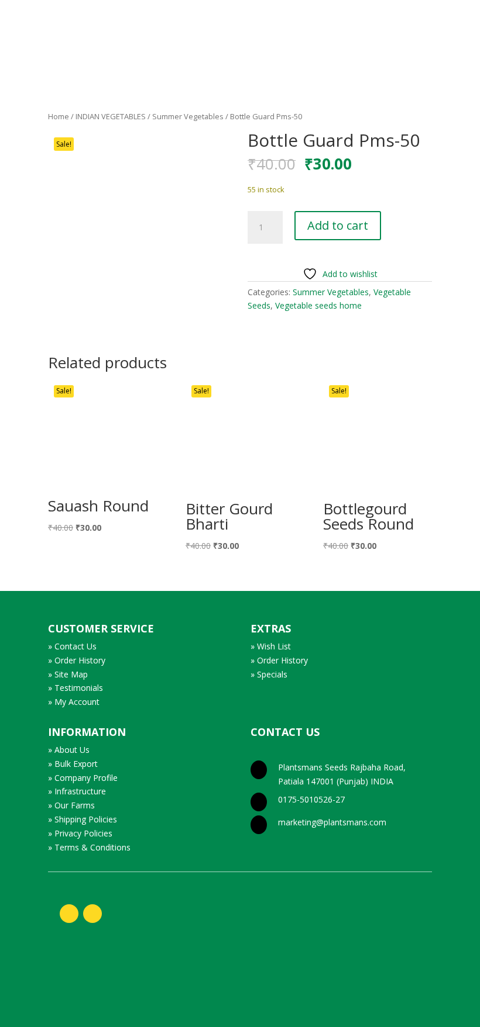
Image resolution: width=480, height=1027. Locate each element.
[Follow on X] (92, 913)
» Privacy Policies (80, 833)
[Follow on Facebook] (69, 913)
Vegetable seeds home (318, 305)
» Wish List (271, 646)
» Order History (76, 660)
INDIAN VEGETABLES (111, 116)
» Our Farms (71, 805)
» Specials (269, 674)
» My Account (74, 701)
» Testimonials (75, 687)
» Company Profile (83, 777)
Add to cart (337, 225)
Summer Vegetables (188, 116)
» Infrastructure (77, 791)
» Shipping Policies (82, 819)
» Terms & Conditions (89, 847)
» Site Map (68, 674)
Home (58, 116)
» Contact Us (72, 646)
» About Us (69, 749)
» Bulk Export (73, 763)
